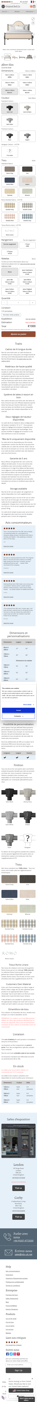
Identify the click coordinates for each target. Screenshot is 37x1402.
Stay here (21, 1396)
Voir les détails (31, 319)
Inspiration (9, 1275)
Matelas (8, 1333)
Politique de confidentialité (15, 1282)
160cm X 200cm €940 (27, 291)
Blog (7, 1302)
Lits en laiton (10, 1326)
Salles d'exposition (12, 1299)
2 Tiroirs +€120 (9, 252)
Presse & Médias (11, 1306)
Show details (27, 704)
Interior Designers (12, 1309)
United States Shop (22, 1390)
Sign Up (18, 1370)
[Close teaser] (18, 1396)
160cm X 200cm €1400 (9, 282)
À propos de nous (12, 1295)
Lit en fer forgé (6, 67)
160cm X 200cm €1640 (27, 272)
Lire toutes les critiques (14, 1345)
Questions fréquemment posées (17, 1278)
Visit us (18, 1188)
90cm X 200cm (9, 76)
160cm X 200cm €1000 (9, 291)
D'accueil (5, 1382)
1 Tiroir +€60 (27, 245)
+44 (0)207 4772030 (18, 1178)
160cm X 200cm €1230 (27, 282)
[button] (33, 34)
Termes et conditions (13, 1286)
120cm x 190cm (27, 76)
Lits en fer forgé (11, 1319)
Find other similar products (11, 315)
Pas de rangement (10, 244)
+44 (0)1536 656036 (18, 1211)
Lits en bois (9, 1329)
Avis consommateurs (13, 1271)
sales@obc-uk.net (21, 1015)
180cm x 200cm (27, 91)
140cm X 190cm (9, 84)
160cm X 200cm (9, 91)
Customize (17, 716)
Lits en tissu (10, 1322)
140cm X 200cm (27, 84)
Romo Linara (11, 977)
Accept (18, 710)
